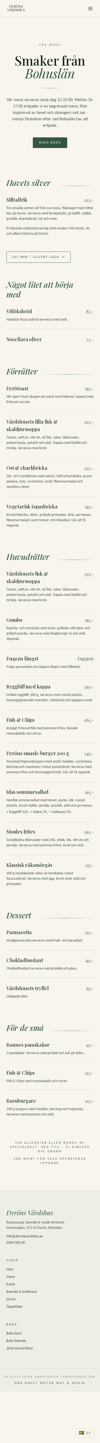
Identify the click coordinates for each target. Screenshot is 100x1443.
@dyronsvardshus (19, 1348)
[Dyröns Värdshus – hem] (16, 8)
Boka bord (50, 142)
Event (10, 1284)
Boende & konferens (21, 1292)
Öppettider (14, 1307)
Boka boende (16, 1341)
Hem (10, 1269)
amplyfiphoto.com (79, 1377)
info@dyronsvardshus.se (24, 1236)
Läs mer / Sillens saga (38, 257)
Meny (10, 1277)
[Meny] (90, 8)
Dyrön (10, 1299)
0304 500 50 (15, 1243)
